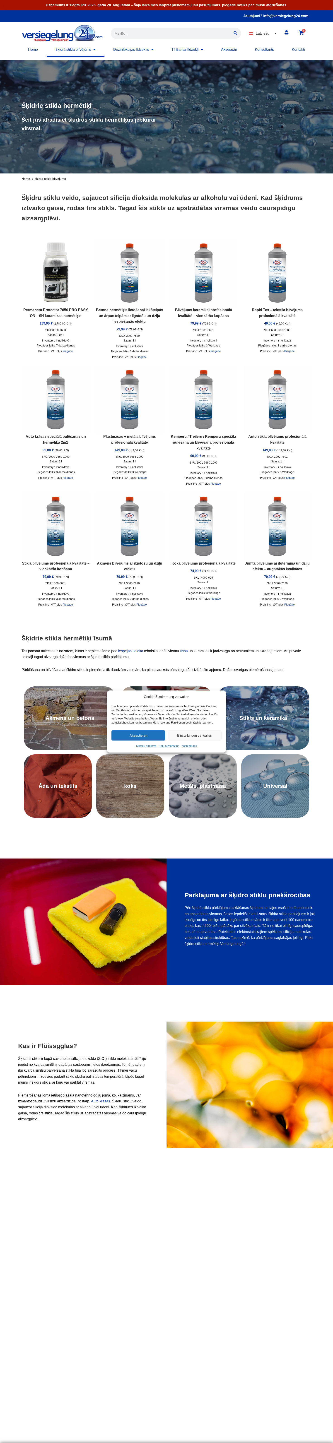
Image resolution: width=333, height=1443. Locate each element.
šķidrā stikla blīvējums (73, 49)
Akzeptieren (138, 735)
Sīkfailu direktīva (146, 746)
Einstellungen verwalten (194, 735)
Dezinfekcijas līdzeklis (131, 49)
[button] (263, 33)
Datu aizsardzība (169, 746)
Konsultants (264, 49)
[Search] (235, 33)
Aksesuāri (229, 49)
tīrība (184, 651)
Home (33, 49)
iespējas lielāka (130, 651)
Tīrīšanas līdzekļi (185, 49)
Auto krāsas (100, 1101)
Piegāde (68, 351)
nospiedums (189, 746)
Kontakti (298, 49)
